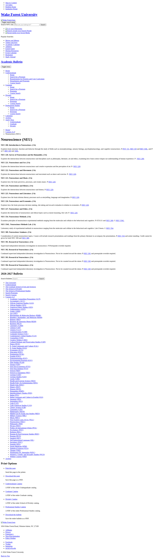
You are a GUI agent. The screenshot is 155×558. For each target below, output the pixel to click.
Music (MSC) (15, 418)
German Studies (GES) (18, 377)
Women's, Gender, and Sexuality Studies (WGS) (27, 454)
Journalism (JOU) (16, 401)
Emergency (9, 534)
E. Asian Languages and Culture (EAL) (24, 346)
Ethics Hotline (10, 538)
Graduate (8, 85)
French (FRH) (15, 371)
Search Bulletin (6, 279)
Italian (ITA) (14, 395)
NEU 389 (25, 238)
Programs (13, 91)
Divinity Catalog (11, 499)
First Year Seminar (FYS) (19, 369)
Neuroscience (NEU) (17, 422)
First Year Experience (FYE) (20, 367)
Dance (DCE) (15, 344)
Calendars (9, 116)
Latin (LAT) (14, 403)
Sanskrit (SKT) (15, 438)
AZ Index (8, 5)
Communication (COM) (18, 332)
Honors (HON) (15, 389)
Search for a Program (17, 77)
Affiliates (8, 530)
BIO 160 (8, 151)
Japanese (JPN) (15, 399)
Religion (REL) (15, 432)
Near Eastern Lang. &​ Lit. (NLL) (22, 420)
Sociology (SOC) (16, 442)
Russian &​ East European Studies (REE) (24, 434)
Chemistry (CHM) (16, 326)
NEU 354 (109, 228)
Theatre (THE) (15, 450)
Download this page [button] (12, 476)
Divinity (8, 95)
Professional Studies (12, 105)
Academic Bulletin (11, 61)
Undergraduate (10, 73)
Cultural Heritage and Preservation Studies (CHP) (28, 342)
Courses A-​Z (10, 297)
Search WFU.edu (7, 25)
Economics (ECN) (16, 350)
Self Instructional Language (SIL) (22, 440)
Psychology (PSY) (16, 430)
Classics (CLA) (15, 330)
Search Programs (11, 293)
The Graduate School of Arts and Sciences (20, 287)
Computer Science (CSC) (19, 334)
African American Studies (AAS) (22, 303)
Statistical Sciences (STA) (19, 448)
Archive (8, 118)
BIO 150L (144, 149)
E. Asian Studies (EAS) (18, 348)
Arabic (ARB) (15, 311)
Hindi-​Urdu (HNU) (17, 385)
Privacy (8, 532)
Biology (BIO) (15, 319)
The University (10, 283)
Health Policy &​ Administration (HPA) (24, 383)
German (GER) (15, 375)
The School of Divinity (13, 289)
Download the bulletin (13, 515)
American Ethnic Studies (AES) (21, 307)
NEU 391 (87, 253)
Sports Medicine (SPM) (18, 446)
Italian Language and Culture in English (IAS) (26, 397)
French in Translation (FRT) (20, 373)
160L (16, 151)
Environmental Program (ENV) (21, 360)
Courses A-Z (10, 132)
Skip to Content (11, 3)
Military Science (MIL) (18, 416)
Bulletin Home (10, 7)
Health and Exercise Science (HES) (23, 381)
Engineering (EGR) (17, 354)
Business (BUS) (16, 324)
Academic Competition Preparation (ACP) (25, 299)
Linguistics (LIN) (16, 409)
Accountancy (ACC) (17, 301)
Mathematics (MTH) (17, 412)
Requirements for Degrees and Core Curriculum (27, 79)
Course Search (15, 83)
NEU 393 (87, 269)
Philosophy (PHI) (16, 424)
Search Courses (11, 295)
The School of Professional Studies (18, 291)
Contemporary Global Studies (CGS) (23, 336)
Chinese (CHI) (15, 328)
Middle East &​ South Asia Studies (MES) (25, 414)
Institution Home (11, 9)
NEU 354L (120, 220)
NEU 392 (87, 261)
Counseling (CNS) (16, 338)
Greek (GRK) (15, 379)
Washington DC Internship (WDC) (22, 452)
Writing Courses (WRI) (18, 457)
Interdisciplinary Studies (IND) (21, 393)
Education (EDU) (16, 352)
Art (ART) (14, 313)
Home (7, 71)
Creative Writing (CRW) (18, 340)
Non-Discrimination (12, 536)
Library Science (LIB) (18, 407)
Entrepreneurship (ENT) (18, 358)
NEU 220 (76, 166)
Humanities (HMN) (17, 391)
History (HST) (15, 387)
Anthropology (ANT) (18, 309)
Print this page (10, 468)
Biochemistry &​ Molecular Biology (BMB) (25, 315)
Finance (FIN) (15, 364)
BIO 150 (133, 149)
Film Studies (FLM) (17, 362)
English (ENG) (15, 356)
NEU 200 (140, 159)
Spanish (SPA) (15, 444)
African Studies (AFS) (18, 305)
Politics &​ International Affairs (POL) (23, 428)
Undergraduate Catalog (13, 484)
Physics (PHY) (15, 426)
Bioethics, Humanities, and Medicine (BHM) (26, 317)
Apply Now (9, 120)
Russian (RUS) (15, 436)
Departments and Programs (19, 81)
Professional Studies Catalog (15, 507)
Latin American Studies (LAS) (21, 405)
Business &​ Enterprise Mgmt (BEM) (23, 322)
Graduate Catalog (11, 491)
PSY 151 (126, 149)
